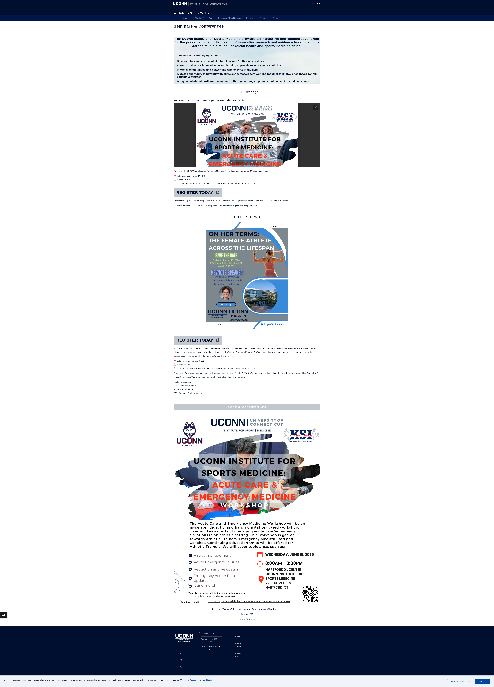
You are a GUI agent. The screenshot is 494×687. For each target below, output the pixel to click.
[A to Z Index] (318, 4)
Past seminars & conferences (247, 407)
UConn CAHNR (238, 645)
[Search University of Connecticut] (313, 4)
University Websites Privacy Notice (196, 680)
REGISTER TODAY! (195, 192)
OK (481, 682)
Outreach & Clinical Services (229, 18)
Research (263, 18)
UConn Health (238, 655)
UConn (238, 636)
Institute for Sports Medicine (192, 13)
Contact (276, 18)
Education (250, 18)
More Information (460, 682)
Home (176, 18)
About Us (186, 18)
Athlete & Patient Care (204, 18)
